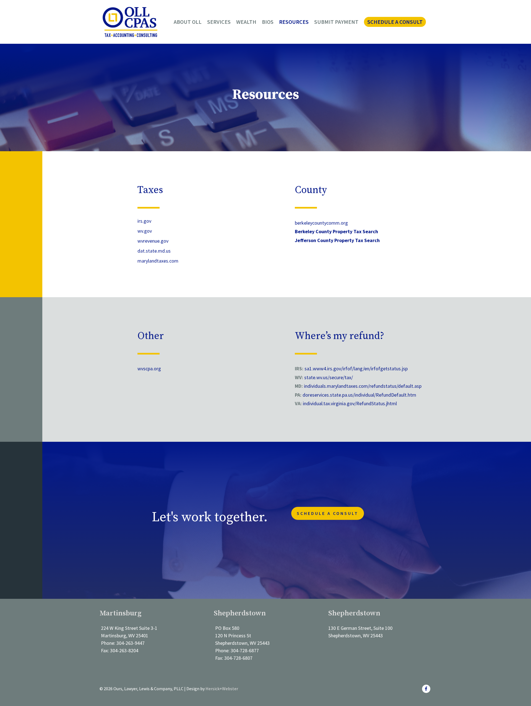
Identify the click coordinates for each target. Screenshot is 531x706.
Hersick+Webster (221, 688)
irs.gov (144, 221)
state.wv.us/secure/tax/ (328, 377)
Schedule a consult (327, 513)
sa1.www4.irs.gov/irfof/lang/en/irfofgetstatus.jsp (356, 368)
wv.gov (144, 231)
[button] (395, 22)
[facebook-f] (427, 689)
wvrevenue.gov (152, 241)
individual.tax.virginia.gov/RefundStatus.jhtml (350, 403)
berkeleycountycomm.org (321, 223)
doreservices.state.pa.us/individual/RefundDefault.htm (359, 395)
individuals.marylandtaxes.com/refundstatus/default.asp (362, 386)
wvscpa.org (149, 368)
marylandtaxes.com (157, 261)
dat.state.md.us (154, 251)
